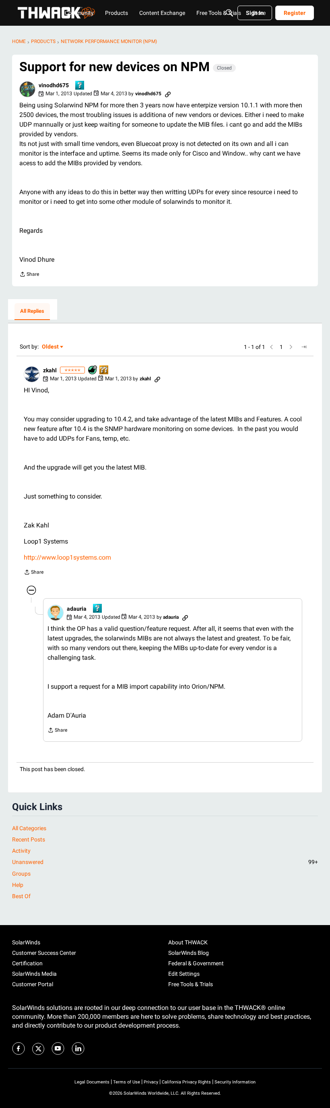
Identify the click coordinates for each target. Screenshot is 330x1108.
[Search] (229, 13)
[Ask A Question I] (80, 86)
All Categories (29, 828)
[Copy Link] (168, 93)
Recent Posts (28, 839)
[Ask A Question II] (104, 370)
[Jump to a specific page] (303, 347)
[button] (27, 89)
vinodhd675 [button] (54, 85)
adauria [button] (77, 608)
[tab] (32, 311)
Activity (21, 850)
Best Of (21, 896)
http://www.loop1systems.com (67, 557)
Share (29, 275)
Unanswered (165, 862)
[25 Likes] (93, 370)
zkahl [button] (50, 370)
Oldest (51, 347)
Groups (21, 873)
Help (17, 885)
